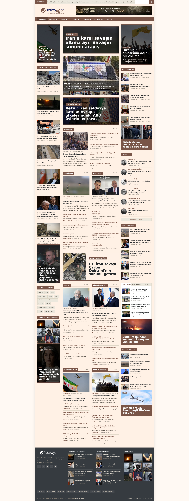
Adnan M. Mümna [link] (96, 443)
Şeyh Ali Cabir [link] (95, 393)
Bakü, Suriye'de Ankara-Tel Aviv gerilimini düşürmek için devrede (88, 83)
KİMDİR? (54, 300)
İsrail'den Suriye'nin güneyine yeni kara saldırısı (48, 162)
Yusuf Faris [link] (95, 308)
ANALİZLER (76, 19)
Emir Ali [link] (65, 419)
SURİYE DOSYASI (108, 491)
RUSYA (56, 296)
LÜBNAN (40, 304)
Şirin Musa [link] (94, 421)
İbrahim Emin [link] (95, 432)
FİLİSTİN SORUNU (49, 311)
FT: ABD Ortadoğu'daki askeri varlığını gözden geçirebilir (47, 240)
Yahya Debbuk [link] (66, 408)
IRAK (46, 292)
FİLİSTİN (40, 292)
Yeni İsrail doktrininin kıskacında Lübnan (48, 88)
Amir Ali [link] (65, 440)
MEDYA (109, 19)
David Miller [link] (95, 364)
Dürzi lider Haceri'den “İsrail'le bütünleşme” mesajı (100, 2)
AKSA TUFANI (51, 491)
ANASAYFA (42, 19)
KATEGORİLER (99, 19)
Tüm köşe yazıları (136, 219)
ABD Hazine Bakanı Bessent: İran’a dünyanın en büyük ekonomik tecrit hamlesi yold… (47, 214)
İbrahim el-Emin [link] (67, 238)
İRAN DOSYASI (71, 491)
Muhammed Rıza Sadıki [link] (69, 220)
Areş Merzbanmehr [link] (68, 196)
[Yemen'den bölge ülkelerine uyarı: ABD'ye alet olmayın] (103, 93)
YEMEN (40, 311)
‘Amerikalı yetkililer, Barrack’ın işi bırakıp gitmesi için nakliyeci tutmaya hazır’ (57, 2)
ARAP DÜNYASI (42, 296)
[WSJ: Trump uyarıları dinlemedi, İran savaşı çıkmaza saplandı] (115, 93)
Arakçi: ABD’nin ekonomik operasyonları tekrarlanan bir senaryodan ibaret (47, 187)
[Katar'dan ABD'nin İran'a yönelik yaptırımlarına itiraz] (91, 93)
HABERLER (64, 19)
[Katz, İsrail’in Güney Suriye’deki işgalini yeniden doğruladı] (66, 93)
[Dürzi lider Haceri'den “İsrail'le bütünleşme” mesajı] (78, 93)
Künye (144, 498)
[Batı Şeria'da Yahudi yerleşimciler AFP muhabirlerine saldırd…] (97, 93)
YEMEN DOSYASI (83, 491)
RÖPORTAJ (87, 19)
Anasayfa (129, 498)
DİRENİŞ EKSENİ (42, 307)
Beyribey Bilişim (79, 498)
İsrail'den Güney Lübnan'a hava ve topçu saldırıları (48, 112)
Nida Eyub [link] (65, 249)
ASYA (50, 296)
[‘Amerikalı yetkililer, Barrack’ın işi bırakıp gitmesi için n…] (72, 93)
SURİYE (48, 304)
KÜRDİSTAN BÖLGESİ (44, 300)
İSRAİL (52, 292)
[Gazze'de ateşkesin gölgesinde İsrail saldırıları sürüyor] (109, 93)
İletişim (150, 498)
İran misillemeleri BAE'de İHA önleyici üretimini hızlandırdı (47, 137)
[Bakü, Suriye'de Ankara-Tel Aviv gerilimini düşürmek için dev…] (84, 93)
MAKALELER (53, 19)
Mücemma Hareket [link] (96, 332)
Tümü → (115, 129)
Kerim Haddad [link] (66, 393)
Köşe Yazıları (137, 498)
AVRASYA (51, 307)
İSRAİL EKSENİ (95, 491)
